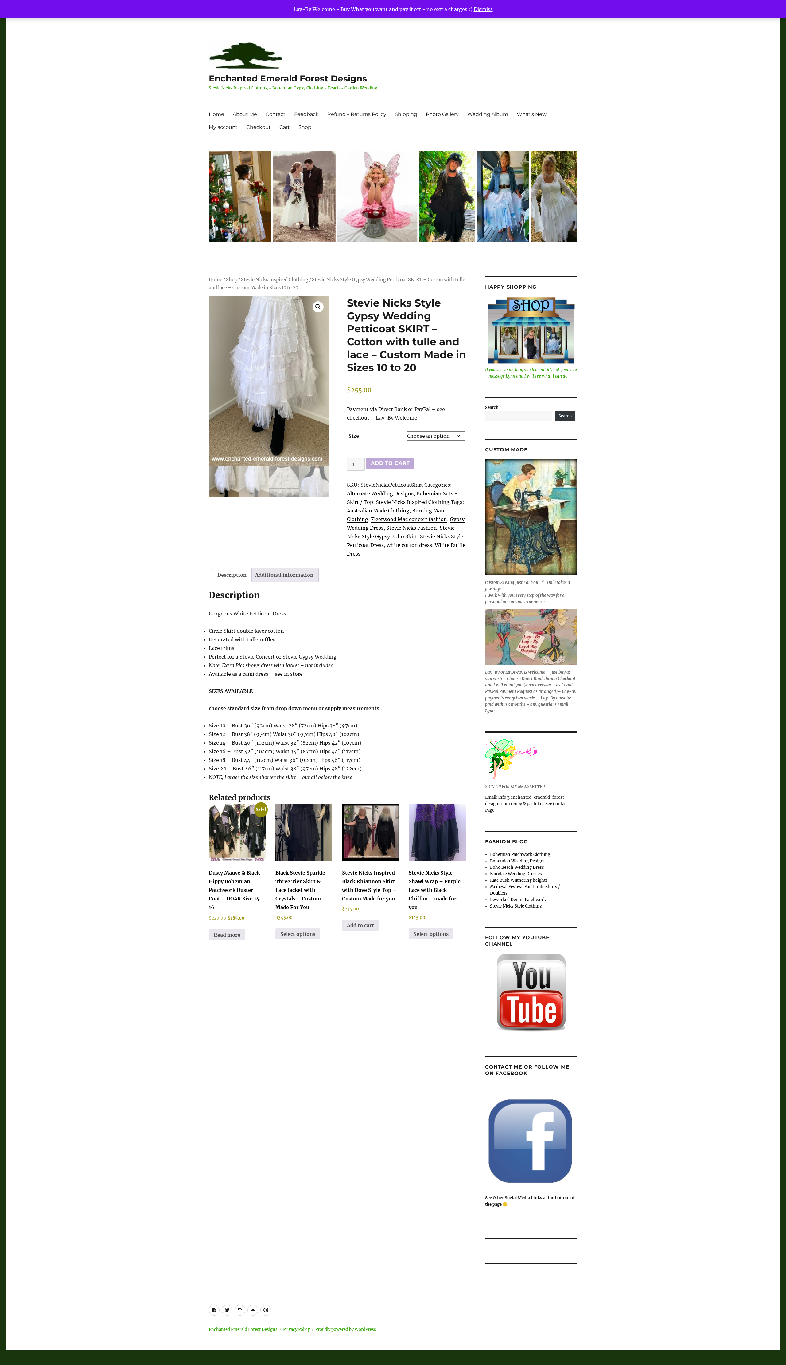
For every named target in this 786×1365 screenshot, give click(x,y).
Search (492, 407)
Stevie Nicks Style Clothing (516, 906)
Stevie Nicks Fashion (411, 528)
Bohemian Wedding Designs (518, 861)
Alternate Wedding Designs (380, 493)
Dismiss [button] (483, 9)
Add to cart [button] (360, 925)
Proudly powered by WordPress (345, 1329)
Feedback (306, 114)
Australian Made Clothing (378, 511)
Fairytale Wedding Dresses (516, 873)
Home (216, 114)
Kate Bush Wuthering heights (519, 880)
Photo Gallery (442, 114)
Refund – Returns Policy (356, 114)
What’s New (532, 114)
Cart (284, 127)
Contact (276, 114)
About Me (245, 114)
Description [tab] (232, 575)
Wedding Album (487, 114)
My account (223, 127)
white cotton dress (409, 545)
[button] (318, 306)
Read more (227, 935)
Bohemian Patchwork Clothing (520, 854)
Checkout (258, 127)
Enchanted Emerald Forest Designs (288, 78)
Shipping (406, 114)
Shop (304, 127)
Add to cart (390, 463)
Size (353, 436)
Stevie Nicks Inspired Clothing (274, 280)
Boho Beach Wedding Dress (517, 867)
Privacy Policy (296, 1329)
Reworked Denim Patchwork (518, 899)
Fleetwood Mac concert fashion (409, 519)
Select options (297, 934)
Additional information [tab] (284, 575)
